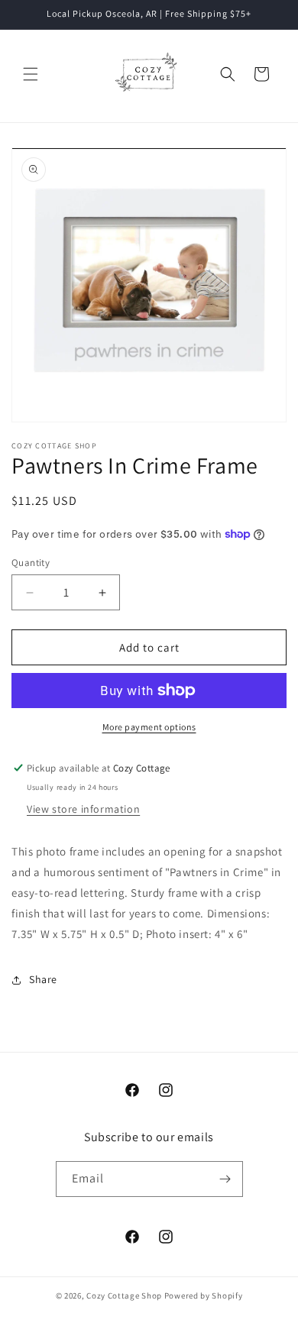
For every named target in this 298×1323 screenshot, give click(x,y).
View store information (83, 809)
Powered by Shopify (203, 1295)
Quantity (30, 562)
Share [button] (43, 979)
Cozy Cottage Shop (124, 1295)
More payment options (149, 727)
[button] (30, 74)
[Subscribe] (225, 1179)
